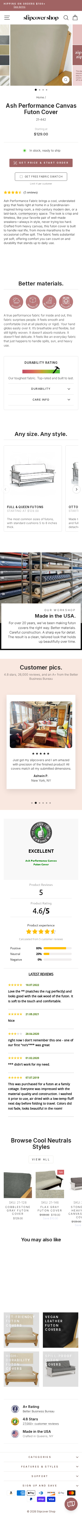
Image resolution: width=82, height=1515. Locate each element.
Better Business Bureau (38, 1411)
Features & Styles (40, 1466)
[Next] (76, 489)
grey (7, 205)
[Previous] (5, 489)
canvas (37, 226)
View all (41, 1159)
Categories (39, 1457)
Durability (41, 388)
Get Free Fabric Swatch (44, 176)
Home (40, 97)
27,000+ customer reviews (41, 1423)
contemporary (28, 213)
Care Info (41, 399)
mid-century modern (49, 209)
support (39, 1476)
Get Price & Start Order (44, 162)
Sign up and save (40, 1485)
